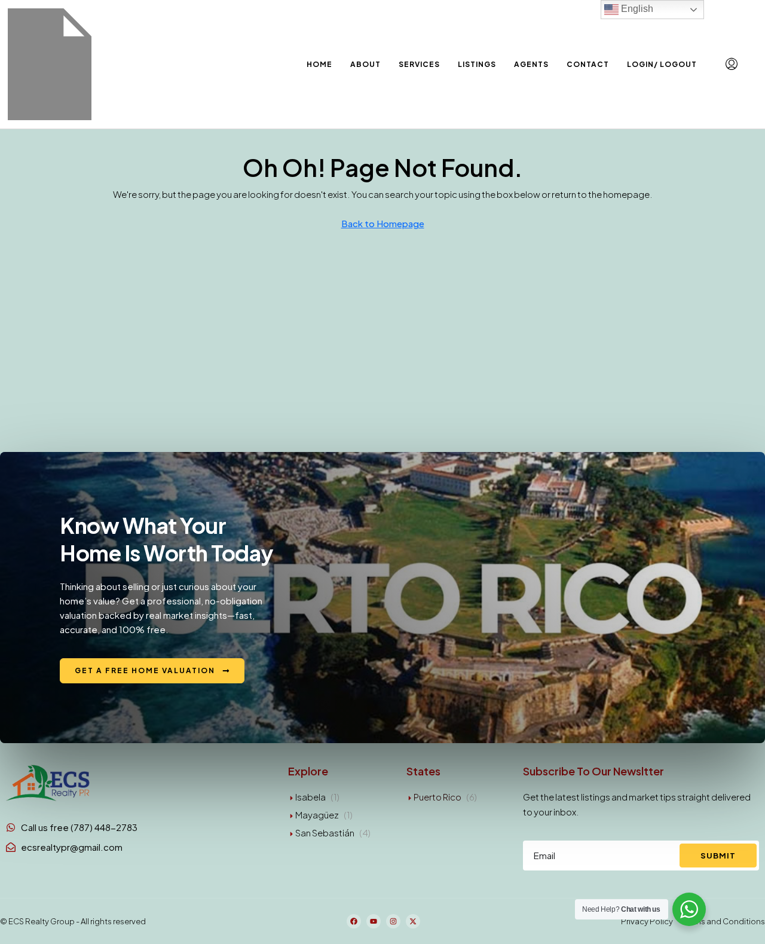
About (365, 64)
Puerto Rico (437, 796)
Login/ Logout (662, 64)
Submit (718, 855)
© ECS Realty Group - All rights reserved (73, 921)
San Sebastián (324, 832)
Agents (531, 64)
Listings (477, 64)
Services (419, 64)
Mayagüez (317, 814)
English (636, 9)
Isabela (310, 796)
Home (319, 64)
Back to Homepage (382, 223)
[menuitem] (731, 64)
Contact (588, 64)
